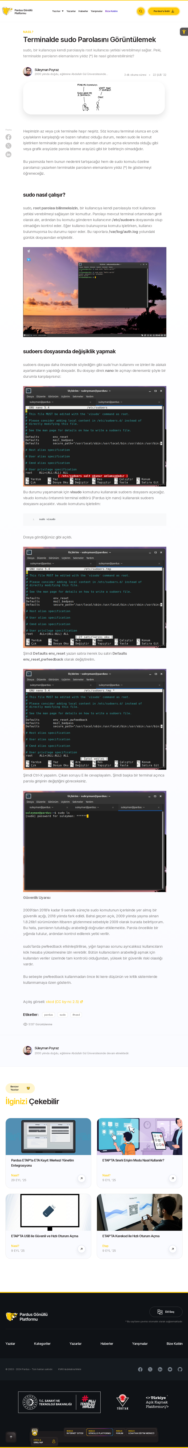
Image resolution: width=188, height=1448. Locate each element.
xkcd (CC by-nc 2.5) (62, 1001)
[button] (184, 32)
